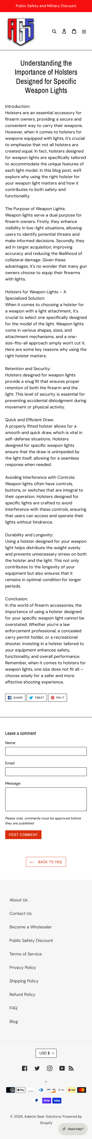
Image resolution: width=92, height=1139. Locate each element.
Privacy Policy (22, 967)
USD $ (44, 1053)
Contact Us (20, 913)
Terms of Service (25, 954)
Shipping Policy (23, 981)
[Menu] (84, 31)
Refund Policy (22, 994)
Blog (13, 1021)
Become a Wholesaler (30, 927)
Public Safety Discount (31, 940)
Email (10, 763)
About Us (18, 900)
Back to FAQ (49, 861)
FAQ (13, 1008)
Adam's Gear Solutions (42, 1116)
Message (13, 783)
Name (10, 742)
